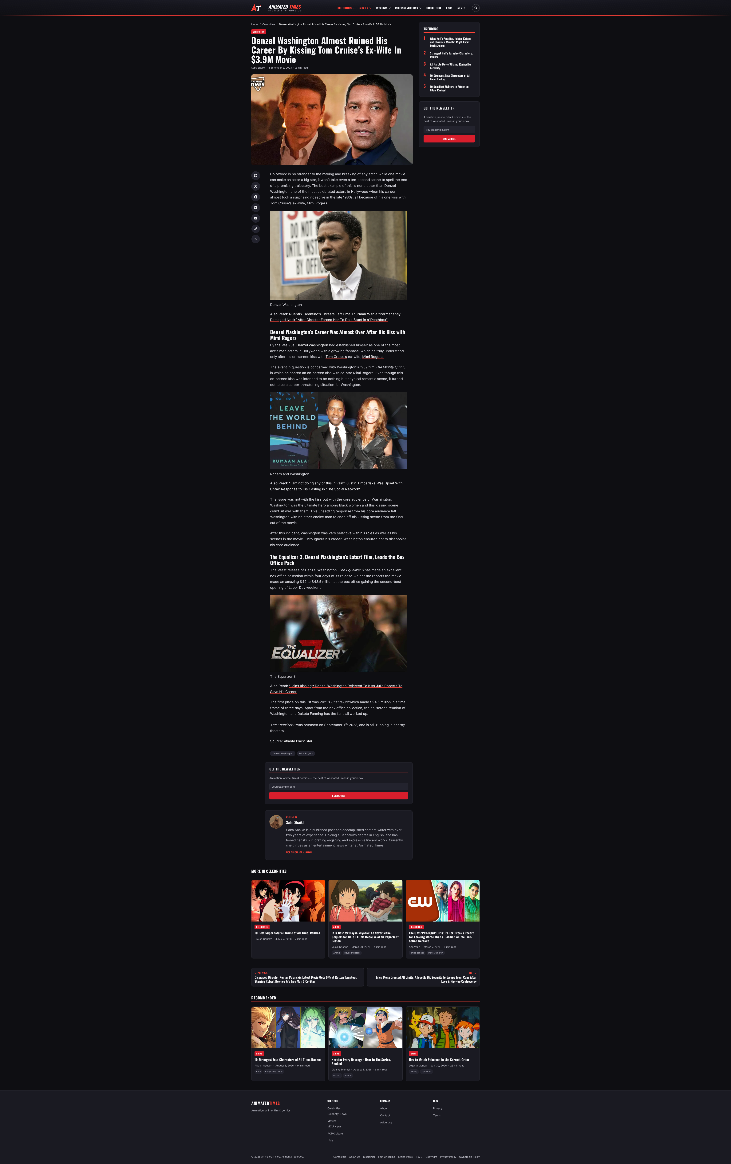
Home (254, 24)
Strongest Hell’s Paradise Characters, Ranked (451, 55)
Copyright (431, 1156)
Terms (437, 1115)
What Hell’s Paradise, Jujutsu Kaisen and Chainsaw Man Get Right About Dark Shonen (450, 42)
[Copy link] (255, 229)
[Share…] (255, 239)
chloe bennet (417, 952)
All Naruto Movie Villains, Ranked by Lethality (450, 66)
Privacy (437, 1108)
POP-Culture (433, 8)
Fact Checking (386, 1156)
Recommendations (406, 8)
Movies (363, 8)
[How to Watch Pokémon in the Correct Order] (443, 1027)
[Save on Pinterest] (255, 175)
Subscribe (338, 796)
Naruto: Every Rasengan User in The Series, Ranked (361, 1061)
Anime (336, 926)
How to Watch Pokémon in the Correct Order (439, 1059)
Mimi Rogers (306, 753)
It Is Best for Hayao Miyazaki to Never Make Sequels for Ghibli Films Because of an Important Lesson (365, 936)
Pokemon (426, 1071)
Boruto (336, 1075)
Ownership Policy (469, 1156)
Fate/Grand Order (274, 1071)
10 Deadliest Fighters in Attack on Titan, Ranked (449, 88)
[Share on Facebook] (255, 197)
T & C (419, 1156)
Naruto (348, 1075)
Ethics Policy (405, 1156)
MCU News (334, 1126)
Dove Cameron (435, 952)
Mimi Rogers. (373, 357)
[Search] (476, 8)
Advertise (386, 1122)
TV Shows (381, 8)
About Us (354, 1156)
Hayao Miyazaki (352, 952)
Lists (449, 8)
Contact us (339, 1156)
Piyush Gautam (263, 939)
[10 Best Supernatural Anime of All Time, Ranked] (288, 901)
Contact (385, 1115)
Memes (461, 8)
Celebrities (345, 8)
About (384, 1108)
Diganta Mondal (341, 1069)
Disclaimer (369, 1156)
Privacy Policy (448, 1156)
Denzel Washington (312, 345)
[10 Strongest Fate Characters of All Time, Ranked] (288, 1027)
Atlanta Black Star (298, 741)
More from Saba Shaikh (300, 852)
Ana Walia (414, 946)
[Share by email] (255, 218)
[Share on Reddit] (255, 207)
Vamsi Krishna (340, 946)
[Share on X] (255, 186)
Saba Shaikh (258, 67)
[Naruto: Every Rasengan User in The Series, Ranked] (365, 1027)
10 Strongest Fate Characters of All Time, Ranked (450, 77)
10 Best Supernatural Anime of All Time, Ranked (287, 932)
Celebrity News (336, 1113)
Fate (258, 1071)
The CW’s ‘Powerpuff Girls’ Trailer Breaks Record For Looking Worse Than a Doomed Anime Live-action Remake (442, 936)
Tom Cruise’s (336, 357)
